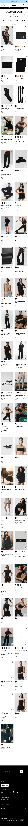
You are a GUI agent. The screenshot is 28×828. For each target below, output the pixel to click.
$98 (2, 241)
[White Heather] (20, 681)
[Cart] (26, 5)
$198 (2, 178)
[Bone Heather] (22, 487)
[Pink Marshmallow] (4, 518)
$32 (2, 112)
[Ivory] (9, 106)
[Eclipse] (9, 267)
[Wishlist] (24, 5)
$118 (15, 243)
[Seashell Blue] (22, 776)
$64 (2, 623)
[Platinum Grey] (18, 487)
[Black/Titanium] (16, 362)
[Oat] (4, 808)
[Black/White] (2, 393)
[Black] (2, 46)
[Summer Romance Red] (18, 518)
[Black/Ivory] (2, 137)
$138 (2, 657)
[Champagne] (18, 457)
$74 (2, 558)
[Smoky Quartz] (22, 76)
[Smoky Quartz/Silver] (22, 46)
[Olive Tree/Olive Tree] (11, 713)
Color (24, 20)
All (3, 20)
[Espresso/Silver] (20, 46)
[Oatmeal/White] (4, 137)
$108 (16, 399)
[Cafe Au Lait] (4, 330)
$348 (16, 493)
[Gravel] (18, 46)
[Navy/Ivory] (18, 203)
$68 (2, 306)
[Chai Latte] (20, 648)
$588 (2, 337)
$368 (2, 813)
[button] (26, 1)
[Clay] (7, 393)
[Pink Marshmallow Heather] (7, 298)
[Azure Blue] (9, 681)
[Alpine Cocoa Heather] (7, 330)
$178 (2, 52)
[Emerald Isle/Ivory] (7, 137)
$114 (2, 782)
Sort (11, 20)
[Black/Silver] (16, 46)
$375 (2, 462)
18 (11, 648)
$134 (15, 146)
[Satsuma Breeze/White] (18, 424)
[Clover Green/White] (22, 585)
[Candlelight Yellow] (7, 170)
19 (25, 136)
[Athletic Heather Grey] (7, 106)
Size (17, 20)
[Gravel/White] (9, 393)
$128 (2, 209)
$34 (15, 52)
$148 (2, 272)
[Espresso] (20, 76)
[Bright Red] (22, 744)
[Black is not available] (2, 618)
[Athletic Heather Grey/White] (11, 137)
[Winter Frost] (20, 487)
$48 (15, 462)
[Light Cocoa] (9, 487)
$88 (15, 590)
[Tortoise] (4, 457)
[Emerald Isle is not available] (22, 170)
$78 (15, 81)
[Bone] (25, 393)
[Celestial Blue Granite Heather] (25, 487)
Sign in (25, 7)
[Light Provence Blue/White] (9, 137)
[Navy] (20, 137)
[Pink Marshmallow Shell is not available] (20, 170)
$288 (16, 656)
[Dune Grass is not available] (25, 648)
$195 (2, 399)
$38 (2, 81)
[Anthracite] (25, 744)
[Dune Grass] (9, 551)
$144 (2, 720)
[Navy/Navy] (18, 585)
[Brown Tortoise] (18, 170)
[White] (4, 106)
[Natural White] (4, 393)
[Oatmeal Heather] (20, 393)
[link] (12, 8)
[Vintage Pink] (18, 618)
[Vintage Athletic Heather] (2, 298)
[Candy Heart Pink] (22, 236)
